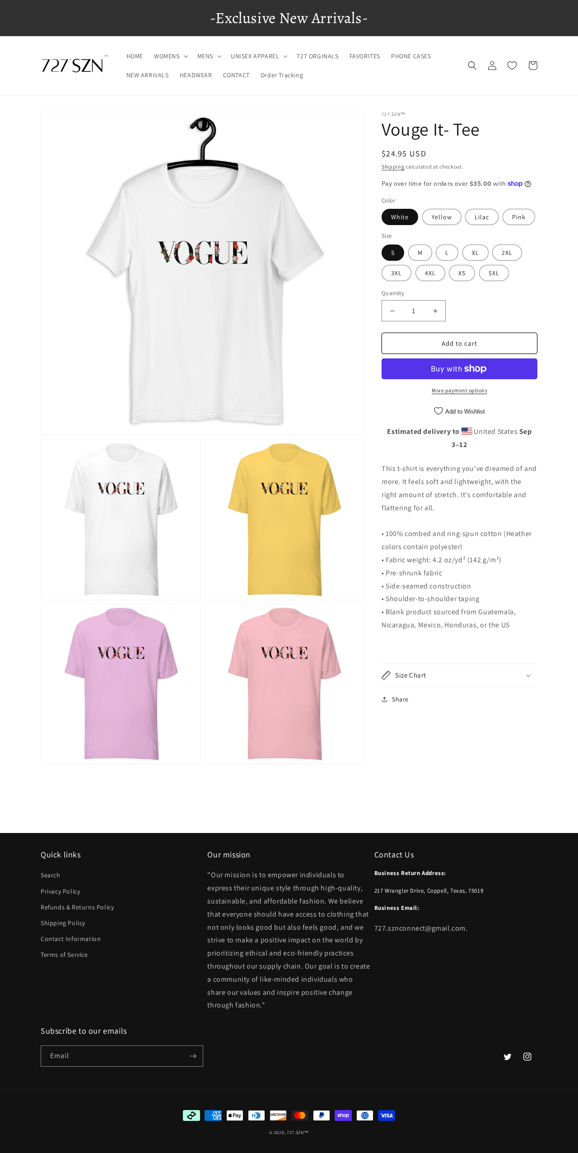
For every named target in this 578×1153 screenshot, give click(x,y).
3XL (396, 273)
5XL (494, 273)
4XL (430, 273)
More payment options (459, 390)
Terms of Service (64, 955)
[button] (170, 56)
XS (462, 273)
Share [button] (400, 699)
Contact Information (71, 939)
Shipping (393, 166)
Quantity (393, 293)
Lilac (482, 217)
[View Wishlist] (512, 65)
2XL (507, 253)
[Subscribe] (193, 1056)
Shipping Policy (63, 923)
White (400, 217)
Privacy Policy (60, 891)
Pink (519, 217)
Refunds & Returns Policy (77, 907)
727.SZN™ (298, 1132)
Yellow (442, 217)
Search (51, 875)
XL (475, 253)
